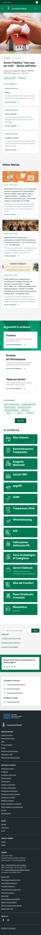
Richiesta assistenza (8, 886)
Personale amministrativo (9, 751)
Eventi (3, 845)
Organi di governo (7, 735)
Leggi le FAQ (5, 877)
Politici (3, 748)
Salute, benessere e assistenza (11, 804)
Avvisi (3, 831)
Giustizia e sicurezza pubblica (10, 794)
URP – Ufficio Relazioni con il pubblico (13, 865)
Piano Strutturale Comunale (10, 757)
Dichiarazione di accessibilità (10, 899)
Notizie (3, 824)
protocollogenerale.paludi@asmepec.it (17, 870)
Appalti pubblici (6, 778)
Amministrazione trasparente (10, 889)
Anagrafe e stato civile (8, 775)
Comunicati (5, 827)
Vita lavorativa (6, 813)
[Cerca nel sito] (35, 8)
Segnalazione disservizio (9, 883)
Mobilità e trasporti (7, 800)
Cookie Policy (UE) (7, 909)
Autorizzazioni (5, 781)
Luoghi (3, 842)
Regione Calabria (7, 2)
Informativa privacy (7, 893)
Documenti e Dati (7, 754)
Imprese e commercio (8, 797)
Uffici (2, 741)
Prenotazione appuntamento (10, 880)
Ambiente (4, 772)
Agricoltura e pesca (7, 768)
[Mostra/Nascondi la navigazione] (2, 8)
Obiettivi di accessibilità (9, 902)
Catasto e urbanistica (8, 784)
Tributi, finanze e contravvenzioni (12, 807)
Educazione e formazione (9, 791)
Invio (35, 630)
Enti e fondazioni (6, 745)
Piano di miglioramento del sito (11, 905)
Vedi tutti (20, 420)
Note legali (4, 896)
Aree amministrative (8, 738)
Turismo (3, 810)
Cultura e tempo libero (8, 788)
